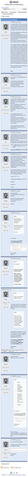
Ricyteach (6, 164)
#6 (11, 191)
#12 (11, 439)
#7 (11, 212)
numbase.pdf (15, 339)
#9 (1, 289)
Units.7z (13, 149)
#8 (11, 258)
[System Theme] (17, 473)
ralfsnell (5, 106)
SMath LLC (4, 475)
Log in (2, 7)
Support (24, 475)
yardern (6, 200)
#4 (11, 132)
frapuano (11, 350)
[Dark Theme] (14, 473)
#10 (11, 354)
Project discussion (22, 12)
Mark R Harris (21, 350)
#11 (11, 376)
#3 (11, 96)
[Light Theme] (11, 473)
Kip (5, 142)
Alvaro (5, 222)
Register (7, 7)
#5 (11, 154)
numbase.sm (15, 241)
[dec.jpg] (19, 451)
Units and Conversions (8, 14)
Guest (5, 32)
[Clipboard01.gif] (19, 250)
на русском (17, 475)
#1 (11, 22)
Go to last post (23, 19)
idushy (5, 386)
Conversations (12, 12)
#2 (11, 75)
